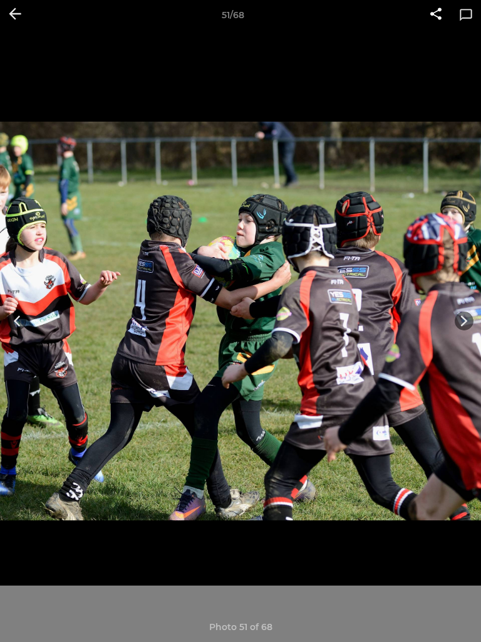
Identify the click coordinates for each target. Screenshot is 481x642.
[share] (435, 15)
